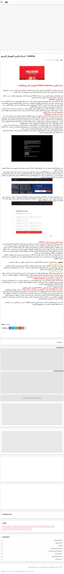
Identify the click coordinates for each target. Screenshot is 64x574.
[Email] (23, 328)
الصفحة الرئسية (31, 567)
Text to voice (28, 529)
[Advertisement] (32, 17)
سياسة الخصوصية (45, 567)
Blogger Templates (11, 571)
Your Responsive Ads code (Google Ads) (32, 398)
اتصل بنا (60, 567)
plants (52, 53)
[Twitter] (13, 328)
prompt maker (7, 529)
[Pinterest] (19, 328)
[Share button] (26, 328)
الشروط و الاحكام (53, 567)
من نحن (38, 567)
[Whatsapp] (16, 328)
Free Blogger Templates (28, 571)
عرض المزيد (59, 342)
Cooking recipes (7, 526)
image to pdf (16, 526)
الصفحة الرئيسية (59, 53)
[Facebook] (10, 328)
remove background (17, 529)
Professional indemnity (34, 526)
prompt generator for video (48, 526)
